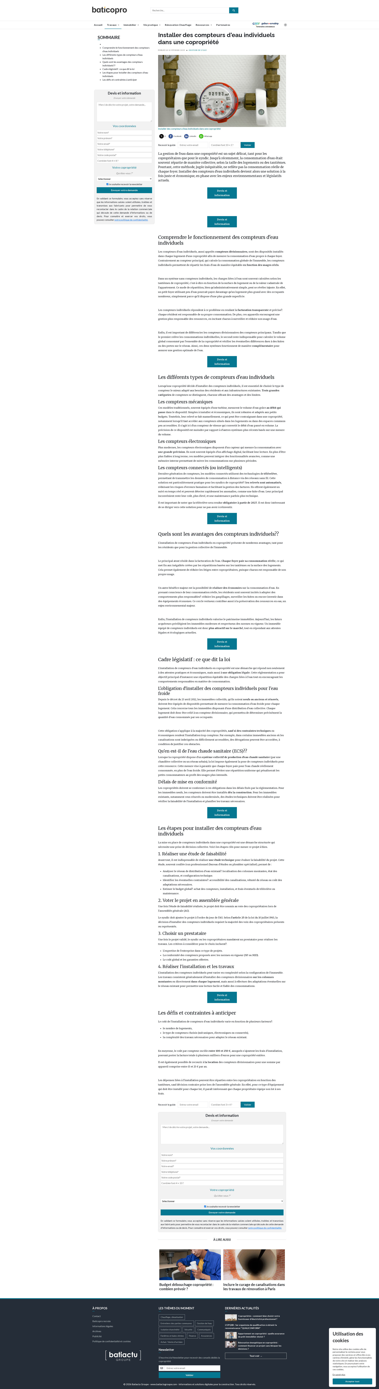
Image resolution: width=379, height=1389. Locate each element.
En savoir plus (339, 1374)
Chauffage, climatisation (172, 1317)
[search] (233, 10)
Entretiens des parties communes (176, 1323)
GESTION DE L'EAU (198, 50)
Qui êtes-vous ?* (124, 173)
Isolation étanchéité (170, 1329)
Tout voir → (255, 1355)
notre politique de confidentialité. (131, 219)
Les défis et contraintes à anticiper (119, 79)
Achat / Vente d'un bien (172, 1342)
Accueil (98, 24)
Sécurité (188, 1329)
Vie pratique (150, 24)
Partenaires (223, 24)
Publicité (97, 1336)
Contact (96, 1316)
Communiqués (204, 1329)
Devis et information (222, 193)
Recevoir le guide (166, 145)
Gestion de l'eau (204, 1323)
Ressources (203, 24)
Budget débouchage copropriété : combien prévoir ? (186, 1286)
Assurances (206, 1335)
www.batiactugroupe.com (163, 1384)
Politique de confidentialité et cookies (111, 1341)
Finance (192, 1335)
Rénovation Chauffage (178, 24)
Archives (96, 1331)
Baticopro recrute (101, 1321)
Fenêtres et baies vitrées (172, 1335)
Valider (247, 145)
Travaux (112, 24)
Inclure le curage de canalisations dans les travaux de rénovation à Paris (254, 1286)
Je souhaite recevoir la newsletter (125, 184)
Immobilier (130, 24)
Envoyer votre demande (124, 190)
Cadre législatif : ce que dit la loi (118, 69)
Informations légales (102, 1326)
